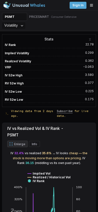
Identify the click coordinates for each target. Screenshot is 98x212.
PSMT (10, 17)
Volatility (11, 25)
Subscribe (65, 111)
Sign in (78, 5)
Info (34, 144)
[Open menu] (92, 5)
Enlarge (19, 144)
